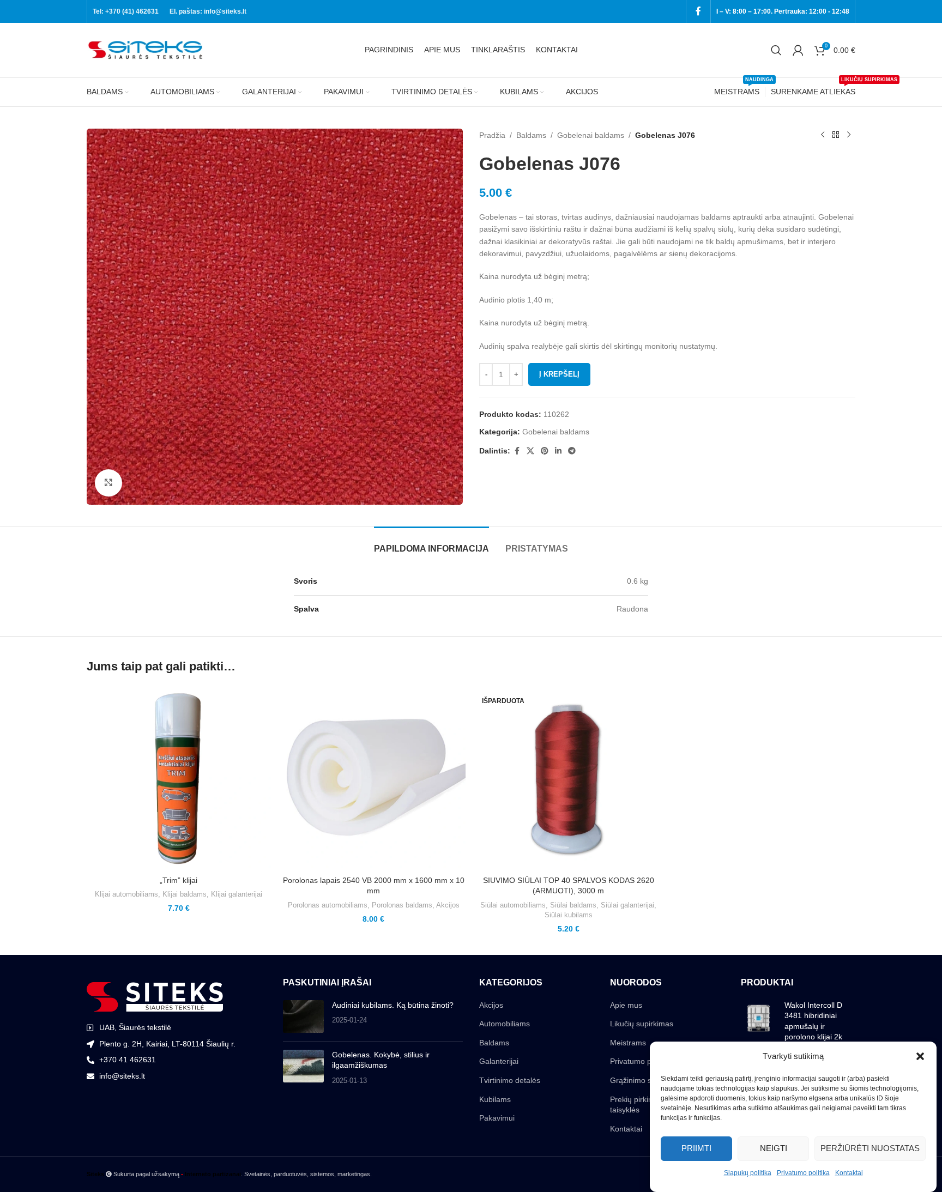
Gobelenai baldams (590, 135)
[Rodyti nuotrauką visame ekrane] (108, 483)
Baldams (531, 135)
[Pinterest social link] (545, 451)
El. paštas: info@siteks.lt (208, 11)
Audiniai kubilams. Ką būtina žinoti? (393, 1005)
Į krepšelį (559, 374)
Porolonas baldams (402, 905)
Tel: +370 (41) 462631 (126, 11)
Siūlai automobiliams (513, 905)
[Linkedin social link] (558, 451)
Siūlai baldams (573, 905)
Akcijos (448, 905)
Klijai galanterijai (236, 894)
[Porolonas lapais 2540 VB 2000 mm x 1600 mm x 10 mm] (374, 778)
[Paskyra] (798, 50)
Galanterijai (498, 1061)
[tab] (431, 543)
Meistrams (628, 1042)
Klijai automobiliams (126, 894)
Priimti (696, 1148)
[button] (920, 1056)
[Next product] (848, 135)
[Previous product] (822, 135)
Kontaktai (849, 1173)
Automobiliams (504, 1023)
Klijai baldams (184, 894)
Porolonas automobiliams (327, 905)
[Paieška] (776, 50)
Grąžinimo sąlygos (642, 1080)
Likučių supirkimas (641, 1023)
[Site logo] (147, 49)
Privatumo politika (803, 1173)
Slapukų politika (747, 1173)
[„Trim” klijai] (179, 778)
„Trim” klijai (178, 880)
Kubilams (495, 1099)
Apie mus (626, 1005)
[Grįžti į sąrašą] (835, 135)
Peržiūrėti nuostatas (870, 1148)
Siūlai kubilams (569, 915)
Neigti (773, 1148)
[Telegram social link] (572, 451)
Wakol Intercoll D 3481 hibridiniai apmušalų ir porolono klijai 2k (813, 1021)
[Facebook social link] (698, 11)
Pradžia (492, 135)
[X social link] (530, 451)
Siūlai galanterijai (627, 905)
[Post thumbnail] (303, 1016)
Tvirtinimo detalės (509, 1080)
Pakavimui (497, 1118)
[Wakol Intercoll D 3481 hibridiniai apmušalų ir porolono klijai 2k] (758, 1023)
